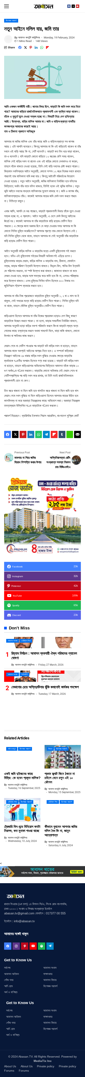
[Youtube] (77, 6)
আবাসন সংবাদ (50, 967)
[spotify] (41, 946)
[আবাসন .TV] (42, 6)
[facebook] (7, 946)
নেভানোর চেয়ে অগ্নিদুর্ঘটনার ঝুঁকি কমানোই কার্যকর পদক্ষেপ (45, 687)
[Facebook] (69, 6)
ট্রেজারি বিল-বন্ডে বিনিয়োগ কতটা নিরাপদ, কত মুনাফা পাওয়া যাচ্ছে (22, 829)
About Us (10, 1066)
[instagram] (16, 946)
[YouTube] (33, 946)
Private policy (45, 1066)
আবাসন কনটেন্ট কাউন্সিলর (29, 37)
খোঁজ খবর (8, 980)
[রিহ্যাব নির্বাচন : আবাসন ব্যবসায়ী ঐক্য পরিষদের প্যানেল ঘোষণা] (42, 642)
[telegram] (50, 946)
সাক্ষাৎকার (47, 974)
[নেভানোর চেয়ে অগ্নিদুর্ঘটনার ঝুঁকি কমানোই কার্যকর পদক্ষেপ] (42, 676)
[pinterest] (24, 946)
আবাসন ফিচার (50, 980)
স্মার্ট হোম (8, 986)
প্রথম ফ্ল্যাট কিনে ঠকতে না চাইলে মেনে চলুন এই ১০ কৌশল (60, 778)
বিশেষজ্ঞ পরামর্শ (50, 986)
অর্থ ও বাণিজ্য (10, 992)
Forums (9, 1070)
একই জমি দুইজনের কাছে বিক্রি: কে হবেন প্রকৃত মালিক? (22, 776)
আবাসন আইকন (11, 974)
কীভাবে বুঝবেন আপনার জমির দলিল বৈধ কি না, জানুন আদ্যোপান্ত (61, 831)
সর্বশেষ (7, 967)
